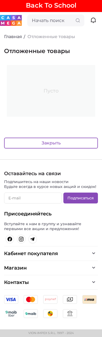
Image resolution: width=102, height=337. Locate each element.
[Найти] (77, 20)
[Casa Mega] (11, 20)
